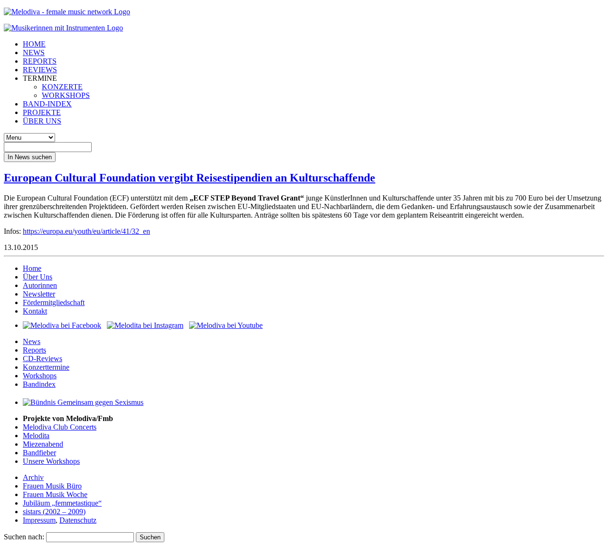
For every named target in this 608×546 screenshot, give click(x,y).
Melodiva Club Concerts (59, 427)
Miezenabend (43, 444)
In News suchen (30, 157)
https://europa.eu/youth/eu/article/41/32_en (86, 231)
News (31, 341)
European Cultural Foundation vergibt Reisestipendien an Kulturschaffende (189, 178)
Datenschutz (77, 520)
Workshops (40, 376)
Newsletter (39, 294)
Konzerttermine (46, 367)
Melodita (36, 435)
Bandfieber (39, 453)
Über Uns (37, 277)
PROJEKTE (42, 112)
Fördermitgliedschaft (54, 302)
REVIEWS (40, 70)
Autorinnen (40, 285)
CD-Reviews (42, 358)
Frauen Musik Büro (52, 486)
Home (32, 268)
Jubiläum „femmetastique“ (62, 503)
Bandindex (39, 384)
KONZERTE (62, 87)
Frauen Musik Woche (55, 494)
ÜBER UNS (42, 121)
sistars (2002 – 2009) (54, 512)
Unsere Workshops (51, 461)
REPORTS (40, 61)
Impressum (39, 520)
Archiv (33, 477)
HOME (34, 44)
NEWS (34, 52)
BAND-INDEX (47, 104)
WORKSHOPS (66, 95)
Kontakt (35, 311)
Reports (34, 350)
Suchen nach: (24, 537)
